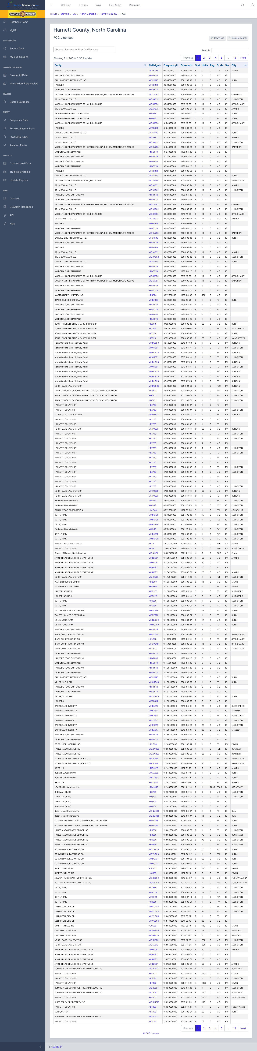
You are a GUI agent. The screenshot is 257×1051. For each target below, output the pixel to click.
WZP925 (153, 591)
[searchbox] (84, 49)
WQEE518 (153, 945)
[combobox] (84, 49)
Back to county (239, 38)
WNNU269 (154, 620)
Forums (83, 4)
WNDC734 (154, 859)
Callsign (154, 65)
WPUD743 (153, 80)
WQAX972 (154, 109)
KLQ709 (152, 792)
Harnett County (108, 13)
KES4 (151, 548)
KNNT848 (153, 75)
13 (234, 57)
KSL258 (152, 1012)
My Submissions (19, 56)
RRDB (53, 13)
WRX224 (153, 892)
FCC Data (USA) (19, 136)
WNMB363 (154, 386)
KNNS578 (153, 89)
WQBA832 (154, 99)
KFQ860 (153, 582)
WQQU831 (154, 811)
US (74, 13)
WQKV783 (154, 94)
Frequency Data (19, 120)
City (233, 65)
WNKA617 (153, 706)
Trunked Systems (20, 171)
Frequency (169, 65)
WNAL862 (153, 773)
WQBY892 (154, 577)
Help (12, 223)
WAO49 (152, 500)
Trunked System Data (22, 128)
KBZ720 (152, 405)
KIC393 (152, 324)
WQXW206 (154, 749)
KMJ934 (153, 744)
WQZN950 (154, 849)
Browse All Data (19, 75)
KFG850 (152, 830)
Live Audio (115, 4)
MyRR (13, 30)
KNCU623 (153, 768)
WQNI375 (153, 553)
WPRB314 (153, 85)
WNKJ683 (153, 300)
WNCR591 (153, 348)
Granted (186, 65)
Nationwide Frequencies (23, 83)
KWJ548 (153, 510)
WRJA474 (153, 758)
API (12, 215)
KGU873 (152, 639)
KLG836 (152, 113)
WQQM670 (154, 1002)
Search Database (20, 101)
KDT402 (152, 973)
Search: (206, 50)
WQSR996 (154, 104)
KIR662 (152, 390)
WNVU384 (154, 906)
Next (243, 57)
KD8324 (152, 295)
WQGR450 (154, 930)
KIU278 (152, 978)
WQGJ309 (154, 940)
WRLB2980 (154, 70)
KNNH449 (153, 787)
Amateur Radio (18, 145)
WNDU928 (154, 343)
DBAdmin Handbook (21, 206)
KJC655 (152, 868)
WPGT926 (153, 610)
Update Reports (19, 180)
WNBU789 (153, 515)
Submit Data (17, 48)
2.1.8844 (58, 1046)
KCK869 (152, 601)
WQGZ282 (154, 878)
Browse (64, 13)
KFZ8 (151, 543)
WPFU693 (153, 414)
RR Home (65, 4)
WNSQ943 (154, 682)
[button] (242, 4)
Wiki (98, 4)
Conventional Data (20, 163)
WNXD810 (153, 720)
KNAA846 (153, 820)
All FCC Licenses (151, 1033)
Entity (58, 65)
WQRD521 (153, 968)
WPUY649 (153, 634)
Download (219, 38)
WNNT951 (153, 558)
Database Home (19, 21)
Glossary (15, 198)
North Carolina (88, 13)
